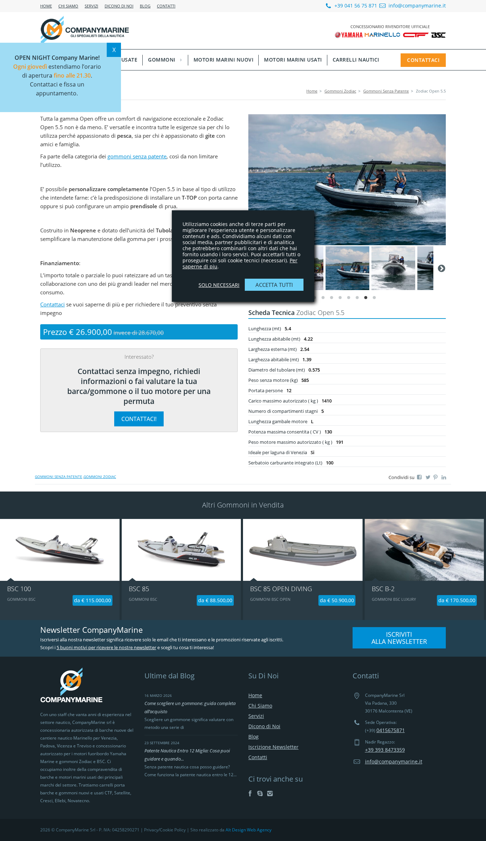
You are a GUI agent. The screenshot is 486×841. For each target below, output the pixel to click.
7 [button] (365, 299)
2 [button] (323, 299)
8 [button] (374, 299)
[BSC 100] (60, 550)
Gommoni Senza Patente (386, 91)
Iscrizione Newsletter (273, 746)
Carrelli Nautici (356, 59)
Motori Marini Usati (293, 59)
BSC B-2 (383, 588)
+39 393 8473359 (385, 749)
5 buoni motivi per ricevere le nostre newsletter (106, 647)
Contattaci (423, 60)
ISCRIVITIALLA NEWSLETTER (399, 638)
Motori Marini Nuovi (224, 59)
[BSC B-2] (424, 550)
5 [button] (348, 299)
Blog (145, 6)
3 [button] (331, 299)
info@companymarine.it (417, 5)
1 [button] (314, 299)
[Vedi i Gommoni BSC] (438, 34)
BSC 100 (19, 588)
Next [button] (440, 268)
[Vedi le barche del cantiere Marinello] (383, 34)
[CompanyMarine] (84, 30)
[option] (347, 179)
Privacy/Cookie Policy (165, 830)
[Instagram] (269, 793)
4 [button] (340, 299)
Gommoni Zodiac (340, 91)
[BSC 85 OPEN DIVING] (303, 550)
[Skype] (259, 793)
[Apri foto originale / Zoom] (347, 179)
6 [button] (357, 299)
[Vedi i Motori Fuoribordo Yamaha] (349, 34)
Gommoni (161, 59)
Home (46, 6)
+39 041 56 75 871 (355, 5)
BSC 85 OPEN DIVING (281, 588)
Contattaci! (139, 419)
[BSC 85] (181, 550)
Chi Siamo (68, 6)
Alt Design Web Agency (248, 830)
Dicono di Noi (119, 6)
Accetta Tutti (274, 284)
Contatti (166, 6)
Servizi (91, 6)
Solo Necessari (219, 285)
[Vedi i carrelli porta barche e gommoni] (416, 34)
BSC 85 (139, 588)
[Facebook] (249, 793)
